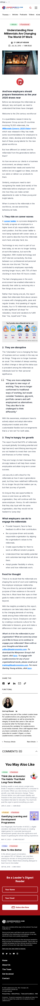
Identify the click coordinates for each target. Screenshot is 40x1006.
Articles (15, 15)
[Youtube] (14, 954)
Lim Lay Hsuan (22, 42)
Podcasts (23, 15)
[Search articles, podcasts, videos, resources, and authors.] (30, 8)
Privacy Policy (6, 993)
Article (14, 24)
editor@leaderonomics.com (14, 649)
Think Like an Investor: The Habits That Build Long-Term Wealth (13, 779)
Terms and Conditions (27, 993)
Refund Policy (16, 993)
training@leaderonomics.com (15, 665)
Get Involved (7, 974)
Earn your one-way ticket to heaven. (14, 948)
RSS (36, 993)
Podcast (6, 812)
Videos (31, 15)
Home (4, 960)
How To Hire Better (11, 850)
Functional (25, 24)
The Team (6, 969)
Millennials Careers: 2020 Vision (16, 128)
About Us (6, 965)
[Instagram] (17, 954)
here (15, 656)
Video (5, 846)
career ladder (10, 221)
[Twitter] (7, 954)
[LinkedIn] (10, 954)
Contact (6, 978)
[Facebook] (3, 954)
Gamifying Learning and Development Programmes (14, 819)
